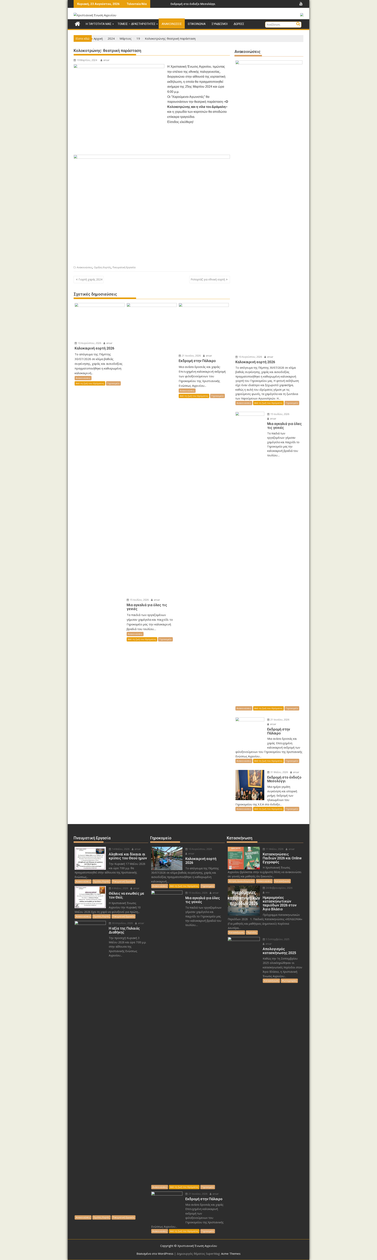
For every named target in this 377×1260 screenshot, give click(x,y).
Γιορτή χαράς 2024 (90, 279)
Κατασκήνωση (282, 881)
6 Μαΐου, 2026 (119, 888)
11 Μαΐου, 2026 (274, 849)
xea (267, 892)
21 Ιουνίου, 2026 (191, 355)
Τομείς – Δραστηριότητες (137, 24)
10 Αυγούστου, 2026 (89, 343)
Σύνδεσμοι (220, 24)
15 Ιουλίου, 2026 (139, 599)
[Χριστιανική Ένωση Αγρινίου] (77, 23)
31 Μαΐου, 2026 (279, 772)
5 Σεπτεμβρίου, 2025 (277, 939)
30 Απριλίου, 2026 (122, 923)
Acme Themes (231, 1253)
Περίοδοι (252, 932)
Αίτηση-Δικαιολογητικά (241, 881)
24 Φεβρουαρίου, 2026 (278, 888)
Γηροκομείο (113, 383)
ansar (106, 60)
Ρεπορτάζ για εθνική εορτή (208, 279)
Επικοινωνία (197, 24)
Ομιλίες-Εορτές (102, 267)
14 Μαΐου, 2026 (120, 849)
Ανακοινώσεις (172, 24)
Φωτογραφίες (289, 980)
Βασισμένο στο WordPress (154, 1253)
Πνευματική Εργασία (124, 267)
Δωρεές (239, 24)
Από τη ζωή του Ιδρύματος (90, 383)
